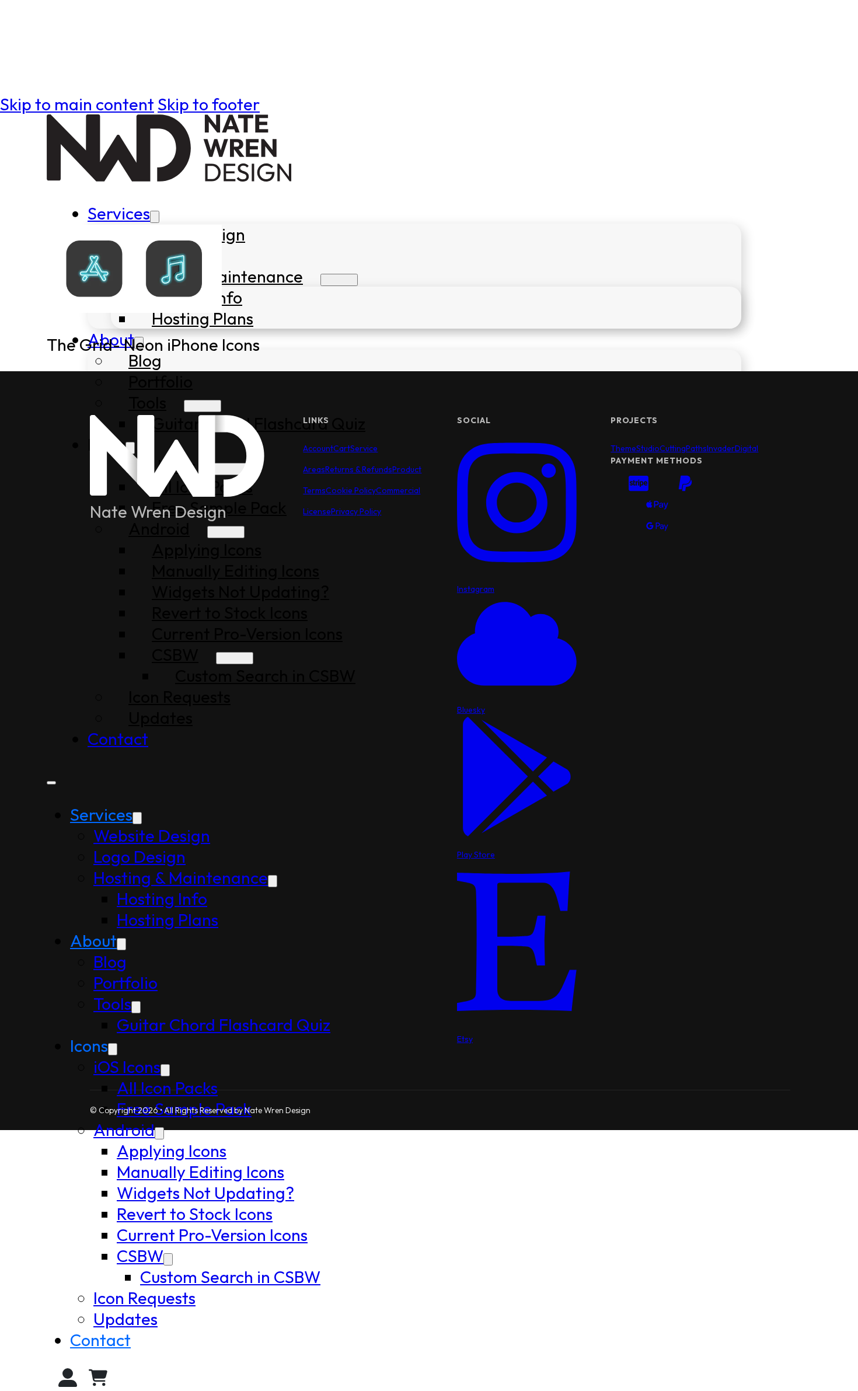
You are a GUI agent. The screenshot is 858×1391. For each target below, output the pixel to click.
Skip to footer (209, 103)
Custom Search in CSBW (230, 1276)
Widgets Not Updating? (205, 1192)
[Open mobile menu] (51, 783)
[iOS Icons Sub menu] (165, 1070)
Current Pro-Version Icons (212, 1234)
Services (119, 213)
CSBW (140, 1255)
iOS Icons (127, 1066)
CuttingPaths (683, 448)
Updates (125, 1318)
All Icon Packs (167, 1087)
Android (124, 1129)
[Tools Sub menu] (202, 406)
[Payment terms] (657, 507)
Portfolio (160, 381)
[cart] (98, 1380)
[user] (68, 1380)
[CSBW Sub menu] (168, 1259)
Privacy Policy (356, 511)
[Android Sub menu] (159, 1133)
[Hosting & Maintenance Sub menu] (339, 280)
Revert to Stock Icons (195, 1213)
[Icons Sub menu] (112, 1049)
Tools (147, 402)
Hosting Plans (202, 318)
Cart (341, 448)
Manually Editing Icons (200, 1171)
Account (318, 448)
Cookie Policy (351, 490)
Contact (100, 1339)
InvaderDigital (732, 448)
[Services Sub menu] (154, 217)
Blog (145, 360)
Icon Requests (144, 1297)
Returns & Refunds (358, 469)
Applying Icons (171, 1150)
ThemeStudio (635, 448)
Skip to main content (77, 103)
